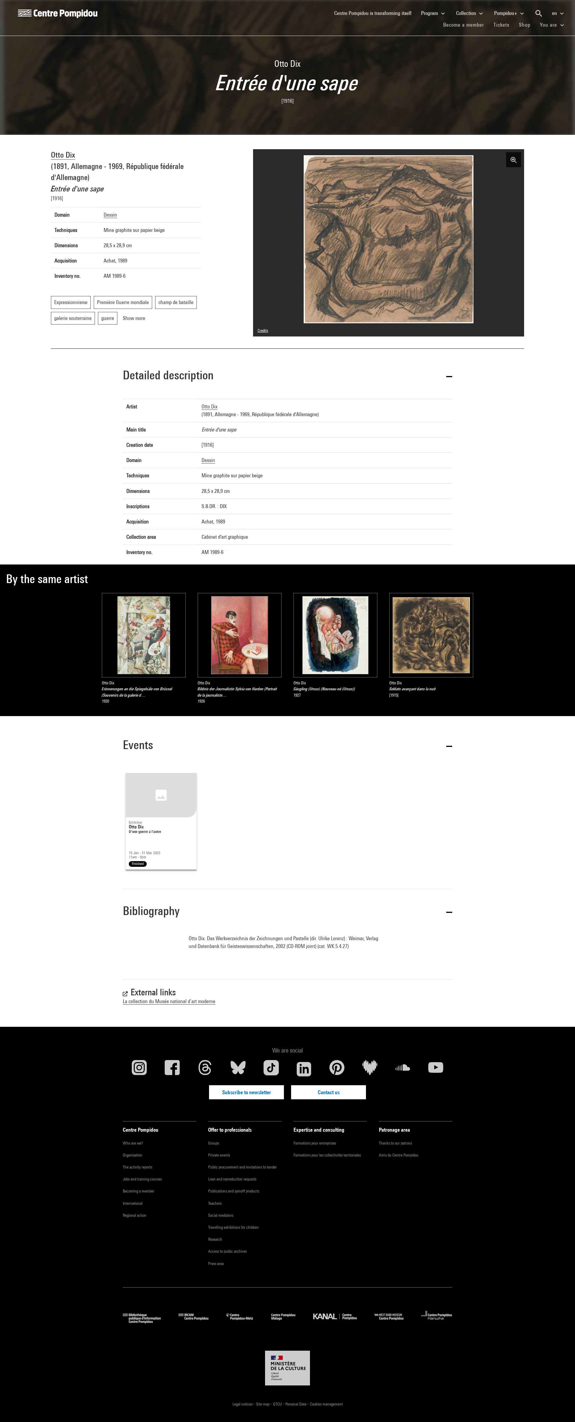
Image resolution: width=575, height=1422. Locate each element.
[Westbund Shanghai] (393, 1321)
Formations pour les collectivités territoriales (327, 1155)
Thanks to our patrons (395, 1143)
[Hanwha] (436, 1321)
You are (549, 25)
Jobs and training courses (142, 1179)
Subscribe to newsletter (246, 1092)
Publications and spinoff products (233, 1191)
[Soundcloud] (402, 1069)
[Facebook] (172, 1069)
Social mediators (220, 1215)
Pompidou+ (506, 13)
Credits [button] (263, 330)
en (555, 13)
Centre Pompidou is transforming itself (375, 13)
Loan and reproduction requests (232, 1179)
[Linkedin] (304, 1069)
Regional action (134, 1215)
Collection (466, 13)
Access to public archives (227, 1251)
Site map (263, 1404)
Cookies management (326, 1404)
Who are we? (133, 1143)
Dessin (110, 215)
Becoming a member (138, 1191)
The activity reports (137, 1167)
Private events (219, 1155)
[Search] (538, 13)
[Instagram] (139, 1069)
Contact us (329, 1092)
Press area (216, 1263)
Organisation (132, 1155)
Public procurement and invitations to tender (242, 1167)
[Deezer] (369, 1069)
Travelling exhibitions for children (233, 1227)
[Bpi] (146, 1321)
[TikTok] (271, 1069)
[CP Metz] (244, 1321)
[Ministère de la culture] (287, 1368)
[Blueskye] (238, 1069)
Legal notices (242, 1404)
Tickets (501, 25)
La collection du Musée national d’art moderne (169, 1001)
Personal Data (296, 1404)
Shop (527, 24)
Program (430, 13)
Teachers (215, 1203)
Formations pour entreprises (314, 1143)
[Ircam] (197, 1321)
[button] (287, 376)
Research (215, 1239)
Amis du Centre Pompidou (398, 1155)
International (133, 1203)
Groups (213, 1143)
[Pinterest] (336, 1069)
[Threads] (205, 1069)
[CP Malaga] (287, 1321)
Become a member (466, 24)
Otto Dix (63, 154)
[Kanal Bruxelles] (339, 1321)
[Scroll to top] (561, 1408)
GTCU (278, 1404)
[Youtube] (435, 1069)
